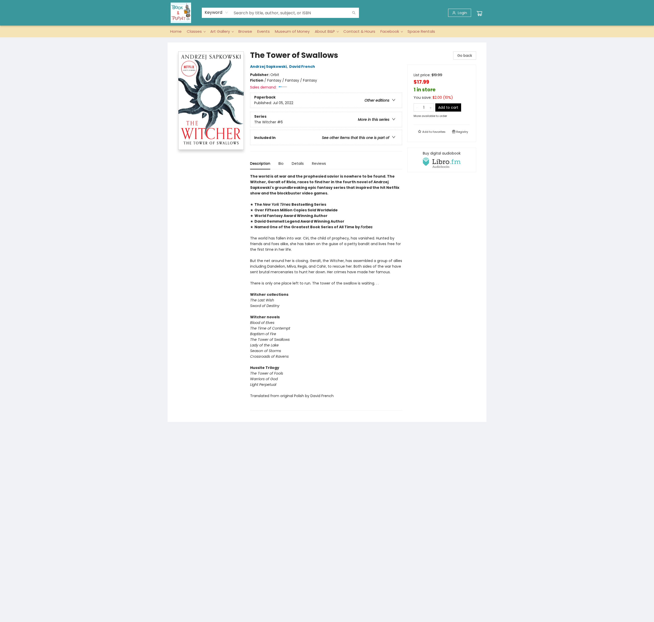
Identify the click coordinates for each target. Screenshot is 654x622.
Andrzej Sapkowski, (269, 66)
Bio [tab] (281, 163)
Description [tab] (260, 163)
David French (302, 66)
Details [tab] (298, 163)
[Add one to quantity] (430, 107)
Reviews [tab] (319, 163)
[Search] (354, 13)
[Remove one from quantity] (417, 107)
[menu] (327, 31)
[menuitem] (176, 31)
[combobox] (216, 12)
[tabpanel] (326, 292)
